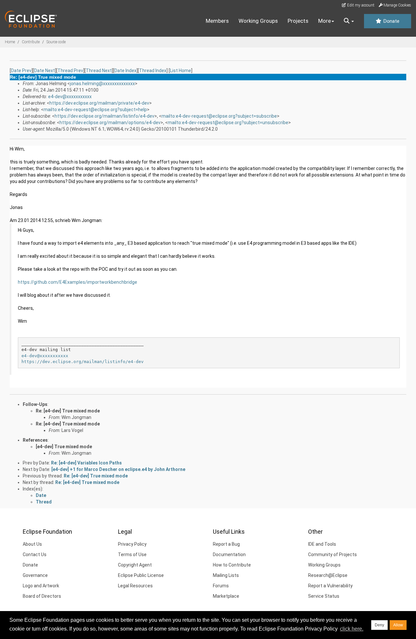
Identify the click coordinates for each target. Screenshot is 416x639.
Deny (379, 625)
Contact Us (34, 554)
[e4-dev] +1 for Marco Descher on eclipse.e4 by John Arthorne (118, 469)
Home (10, 42)
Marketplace (226, 596)
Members (217, 21)
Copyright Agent (135, 564)
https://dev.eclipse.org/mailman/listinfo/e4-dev (104, 116)
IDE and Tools (322, 544)
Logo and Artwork (41, 585)
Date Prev (21, 70)
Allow (398, 625)
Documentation (229, 554)
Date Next (44, 70)
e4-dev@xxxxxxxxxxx (70, 96)
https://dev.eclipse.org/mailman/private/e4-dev (99, 103)
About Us (32, 544)
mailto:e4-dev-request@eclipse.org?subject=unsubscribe (228, 122)
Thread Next (99, 70)
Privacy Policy (132, 544)
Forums (221, 585)
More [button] (324, 21)
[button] (349, 21)
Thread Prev (70, 70)
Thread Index (152, 70)
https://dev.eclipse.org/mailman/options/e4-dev (110, 122)
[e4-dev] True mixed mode (64, 446)
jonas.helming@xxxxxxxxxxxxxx (102, 83)
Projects (298, 21)
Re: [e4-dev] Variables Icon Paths (86, 462)
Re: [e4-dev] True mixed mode (68, 410)
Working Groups (258, 21)
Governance (35, 575)
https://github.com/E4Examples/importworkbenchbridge (77, 282)
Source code (56, 42)
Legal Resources (135, 585)
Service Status (323, 596)
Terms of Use (132, 554)
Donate (390, 21)
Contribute (31, 42)
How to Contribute (232, 564)
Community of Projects (332, 554)
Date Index (125, 70)
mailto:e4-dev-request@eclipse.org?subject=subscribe (219, 116)
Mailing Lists (226, 575)
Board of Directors (42, 596)
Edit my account (360, 5)
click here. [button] (351, 629)
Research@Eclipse (327, 575)
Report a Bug (226, 544)
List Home (180, 70)
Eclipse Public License (141, 575)
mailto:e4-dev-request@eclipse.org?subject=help (95, 109)
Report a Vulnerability (330, 585)
